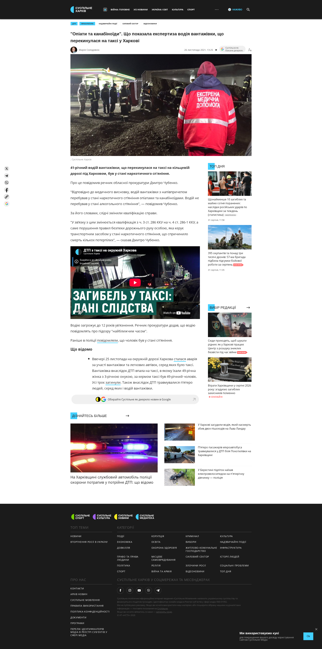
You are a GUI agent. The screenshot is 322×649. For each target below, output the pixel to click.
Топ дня (225, 571)
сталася (180, 359)
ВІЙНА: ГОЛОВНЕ (120, 9)
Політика (123, 565)
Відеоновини (150, 23)
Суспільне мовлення (85, 600)
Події (120, 536)
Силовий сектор (130, 23)
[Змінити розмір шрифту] (250, 50)
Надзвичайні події (108, 23)
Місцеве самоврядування (163, 558)
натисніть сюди (164, 611)
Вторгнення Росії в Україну (89, 541)
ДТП (74, 23)
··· (217, 9)
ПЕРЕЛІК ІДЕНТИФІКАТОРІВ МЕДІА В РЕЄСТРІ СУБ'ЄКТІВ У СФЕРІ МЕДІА (88, 632)
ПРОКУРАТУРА (87, 23)
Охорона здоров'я (164, 547)
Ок (308, 636)
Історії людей (229, 556)
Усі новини (141, 9)
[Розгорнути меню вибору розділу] (105, 10)
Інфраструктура (231, 547)
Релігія (156, 565)
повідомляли (107, 340)
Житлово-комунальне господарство (201, 549)
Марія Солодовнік (89, 49)
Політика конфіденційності (90, 611)
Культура (177, 9)
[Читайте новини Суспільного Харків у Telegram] (158, 590)
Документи (78, 617)
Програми (77, 623)
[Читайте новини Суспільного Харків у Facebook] (120, 590)
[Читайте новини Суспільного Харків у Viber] (148, 590)
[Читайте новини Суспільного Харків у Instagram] (129, 590)
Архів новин (78, 594)
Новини (76, 536)
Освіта (155, 541)
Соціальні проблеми (234, 565)
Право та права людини (127, 558)
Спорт (191, 9)
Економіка (124, 541)
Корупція (157, 536)
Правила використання (87, 605)
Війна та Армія (161, 571)
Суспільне (162, 608)
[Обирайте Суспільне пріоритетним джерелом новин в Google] (7, 204)
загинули (113, 382)
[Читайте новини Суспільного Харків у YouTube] (139, 590)
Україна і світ (160, 9)
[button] (7, 169)
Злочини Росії (196, 565)
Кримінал (192, 536)
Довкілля (123, 547)
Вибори (191, 541)
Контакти (77, 588)
